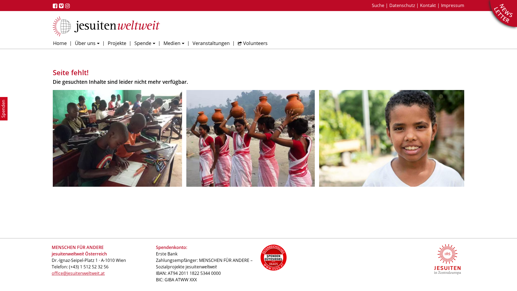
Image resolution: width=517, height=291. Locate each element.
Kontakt (428, 5)
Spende (142, 43)
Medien (171, 43)
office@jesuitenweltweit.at (78, 273)
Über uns (85, 43)
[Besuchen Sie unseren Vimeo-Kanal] (62, 6)
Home (60, 43)
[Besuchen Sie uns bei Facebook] (56, 6)
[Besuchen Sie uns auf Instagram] (68, 6)
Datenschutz (402, 5)
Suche (378, 5)
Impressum (452, 5)
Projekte (117, 43)
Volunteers (255, 43)
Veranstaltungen (211, 43)
